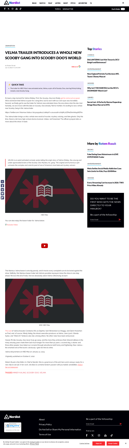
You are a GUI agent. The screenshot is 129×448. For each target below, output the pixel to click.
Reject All (98, 443)
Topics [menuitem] (58, 9)
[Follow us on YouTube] (105, 436)
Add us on (74, 67)
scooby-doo (33, 373)
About (42, 419)
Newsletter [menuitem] (68, 9)
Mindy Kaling (19, 373)
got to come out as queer (70, 98)
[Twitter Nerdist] (8, 9)
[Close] (126, 443)
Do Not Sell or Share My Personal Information (60, 429)
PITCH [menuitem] (73, 3)
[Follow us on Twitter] (92, 436)
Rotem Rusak (11, 65)
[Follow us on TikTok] (112, 436)
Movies (91, 83)
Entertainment (94, 69)
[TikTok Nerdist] (20, 9)
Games (90, 97)
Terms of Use (45, 434)
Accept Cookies (113, 443)
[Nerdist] (12, 3)
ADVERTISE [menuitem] (82, 3)
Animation (10, 46)
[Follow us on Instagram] (99, 436)
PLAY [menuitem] (50, 3)
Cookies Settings (84, 443)
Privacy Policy (45, 424)
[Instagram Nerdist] (12, 9)
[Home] (12, 418)
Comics (91, 55)
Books (90, 149)
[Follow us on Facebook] (86, 436)
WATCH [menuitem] (42, 3)
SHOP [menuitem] (65, 3)
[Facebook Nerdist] (5, 9)
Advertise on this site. (13, 430)
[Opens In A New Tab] (12, 425)
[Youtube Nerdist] (17, 9)
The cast (8, 331)
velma (43, 373)
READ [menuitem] (34, 3)
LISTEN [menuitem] (57, 3)
